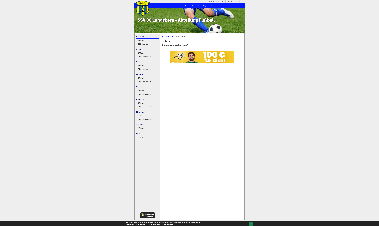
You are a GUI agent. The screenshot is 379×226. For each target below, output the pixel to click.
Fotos (223, 1)
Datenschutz (196, 222)
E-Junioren (140, 74)
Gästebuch (240, 6)
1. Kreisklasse (144, 44)
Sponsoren (229, 1)
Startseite (172, 6)
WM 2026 (237, 1)
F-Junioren (140, 99)
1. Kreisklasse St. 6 (146, 69)
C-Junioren (140, 49)
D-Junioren (140, 62)
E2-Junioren (140, 87)
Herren (187, 6)
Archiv (138, 133)
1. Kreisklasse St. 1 (146, 57)
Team (142, 40)
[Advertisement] (255, 32)
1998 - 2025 (141, 137)
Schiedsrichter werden (222, 6)
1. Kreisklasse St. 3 (146, 119)
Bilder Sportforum (214, 1)
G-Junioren (140, 124)
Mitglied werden (208, 6)
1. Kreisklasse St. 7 (146, 94)
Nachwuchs (196, 6)
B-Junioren (140, 37)
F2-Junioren (140, 112)
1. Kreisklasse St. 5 (146, 107)
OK (251, 224)
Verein (180, 6)
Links (233, 6)
